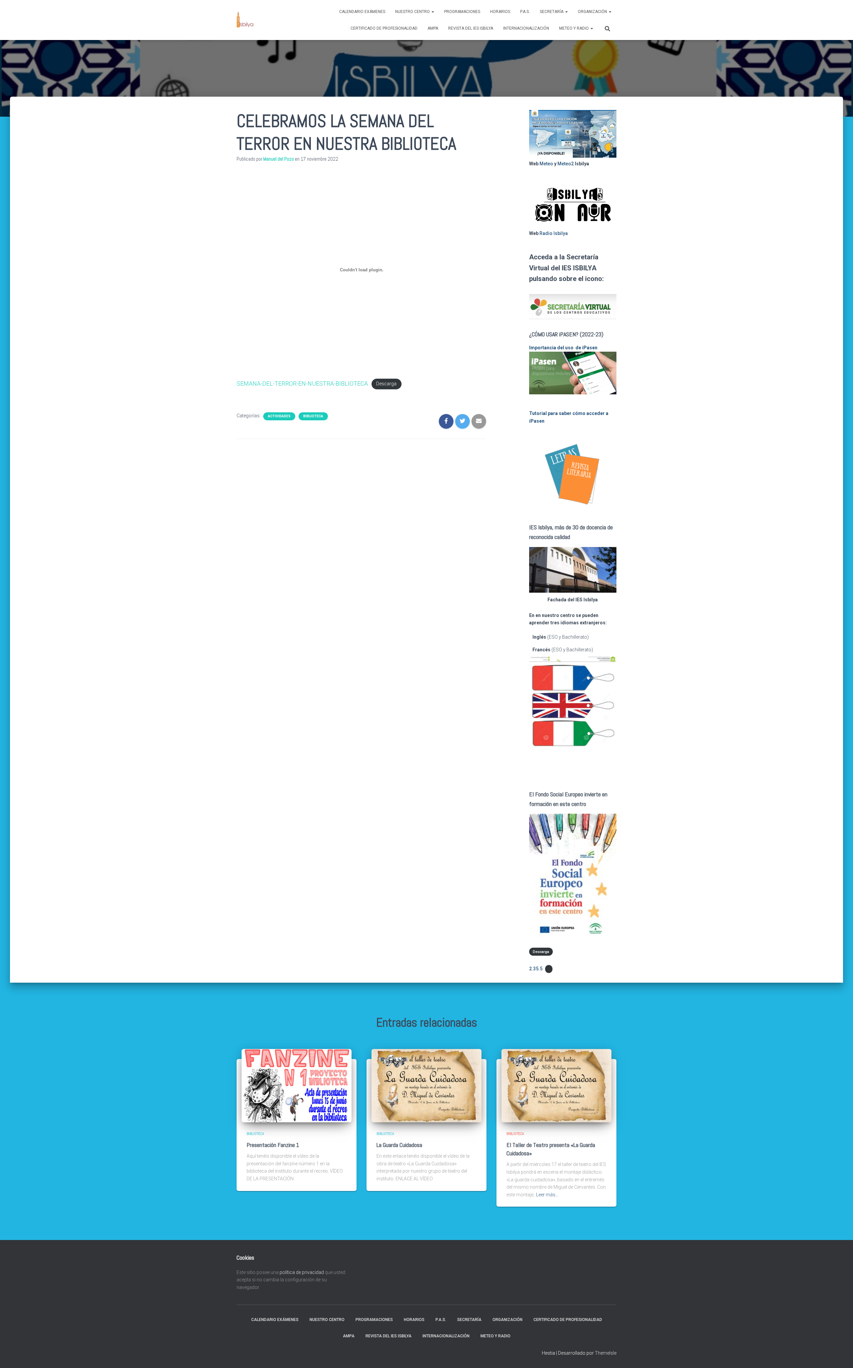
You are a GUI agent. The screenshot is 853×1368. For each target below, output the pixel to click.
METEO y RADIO (574, 28)
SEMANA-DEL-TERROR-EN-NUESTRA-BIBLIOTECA (302, 383)
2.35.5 (535, 968)
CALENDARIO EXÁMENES (362, 11)
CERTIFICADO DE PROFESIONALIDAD (384, 28)
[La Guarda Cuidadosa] (426, 1085)
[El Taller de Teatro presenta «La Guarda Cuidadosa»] (556, 1085)
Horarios (500, 11)
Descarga (386, 384)
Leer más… (547, 1194)
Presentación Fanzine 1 (273, 1145)
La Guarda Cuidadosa (399, 1145)
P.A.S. (525, 11)
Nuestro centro (413, 11)
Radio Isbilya (553, 233)
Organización (593, 11)
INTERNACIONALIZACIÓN (526, 28)
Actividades (279, 416)
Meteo (546, 163)
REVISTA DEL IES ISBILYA (470, 28)
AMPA (432, 28)
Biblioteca (313, 416)
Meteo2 (565, 163)
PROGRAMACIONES (462, 11)
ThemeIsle (605, 1353)
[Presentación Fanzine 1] (297, 1085)
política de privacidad (302, 1272)
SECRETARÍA (552, 11)
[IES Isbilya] (245, 20)
